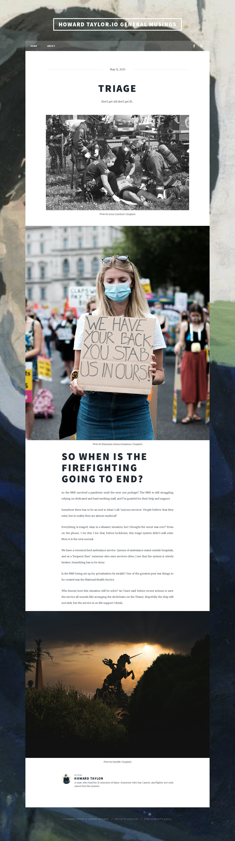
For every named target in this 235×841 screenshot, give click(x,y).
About (51, 46)
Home (34, 46)
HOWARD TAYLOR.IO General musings (117, 24)
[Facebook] (194, 46)
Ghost (168, 819)
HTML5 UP (132, 819)
